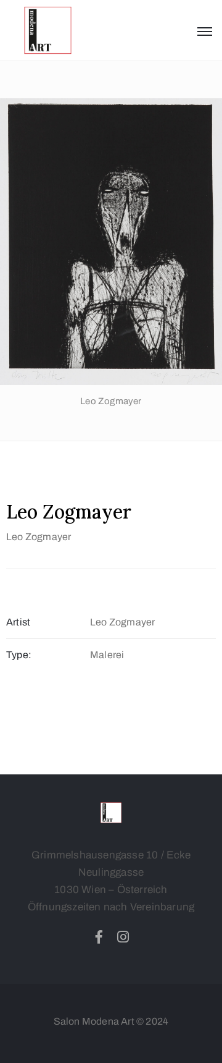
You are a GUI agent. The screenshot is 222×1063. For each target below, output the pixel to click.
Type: (18, 655)
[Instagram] (123, 937)
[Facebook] (99, 937)
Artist (18, 622)
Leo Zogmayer (38, 537)
